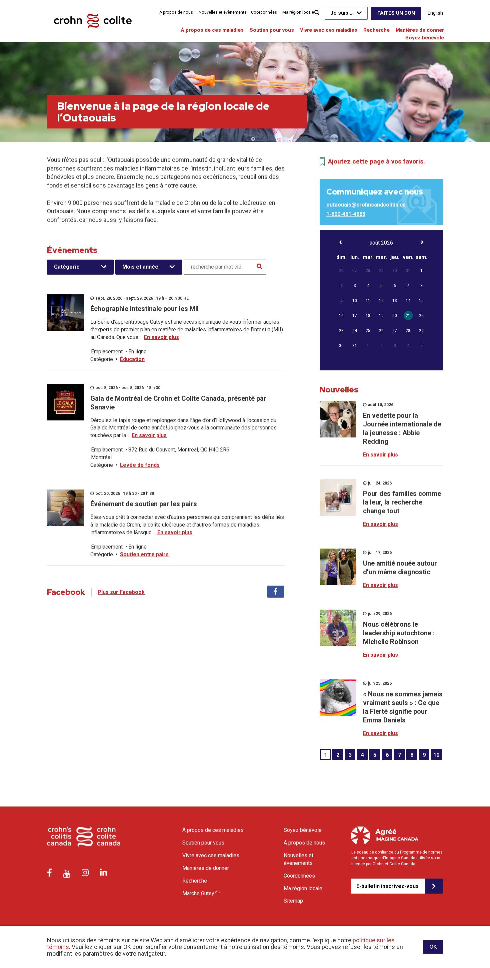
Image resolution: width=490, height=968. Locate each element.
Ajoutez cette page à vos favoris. (376, 161)
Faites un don (396, 13)
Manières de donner (420, 30)
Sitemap (293, 901)
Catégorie (67, 267)
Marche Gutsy (201, 893)
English (435, 13)
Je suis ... (342, 13)
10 (436, 755)
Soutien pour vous (272, 30)
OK (433, 947)
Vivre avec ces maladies (328, 30)
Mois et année (140, 267)
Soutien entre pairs (144, 554)
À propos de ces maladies (212, 30)
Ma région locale (298, 12)
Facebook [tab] (275, 592)
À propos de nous (176, 12)
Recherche (376, 30)
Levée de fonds (140, 465)
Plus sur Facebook (121, 592)
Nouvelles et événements (298, 859)
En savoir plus (161, 337)
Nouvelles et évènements (223, 12)
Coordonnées (264, 12)
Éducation (132, 359)
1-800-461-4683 (345, 214)
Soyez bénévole (424, 38)
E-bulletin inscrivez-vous (387, 886)
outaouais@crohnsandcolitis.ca (366, 205)
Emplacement (107, 351)
